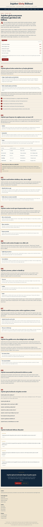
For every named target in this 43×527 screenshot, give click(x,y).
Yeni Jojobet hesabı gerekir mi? (8, 415)
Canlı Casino (23, 9)
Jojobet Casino (3, 501)
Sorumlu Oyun (3, 510)
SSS (38, 9)
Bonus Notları (3, 509)
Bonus (35, 9)
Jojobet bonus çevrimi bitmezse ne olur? (10, 421)
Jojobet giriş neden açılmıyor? (7, 394)
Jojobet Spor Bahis (4, 500)
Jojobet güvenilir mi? (5, 401)
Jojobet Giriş (18, 483)
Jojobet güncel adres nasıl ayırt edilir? (9, 404)
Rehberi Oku (25, 483)
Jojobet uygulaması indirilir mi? (8, 418)
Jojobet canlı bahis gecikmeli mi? (8, 407)
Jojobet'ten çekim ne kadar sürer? (8, 409)
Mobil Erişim (3, 506)
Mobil (31, 9)
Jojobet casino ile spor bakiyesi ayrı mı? (10, 412)
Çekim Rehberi (3, 507)
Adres (5, 9)
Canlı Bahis (13, 9)
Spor (9, 9)
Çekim (28, 9)
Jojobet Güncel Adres (4, 498)
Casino (18, 9)
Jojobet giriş (5, 59)
